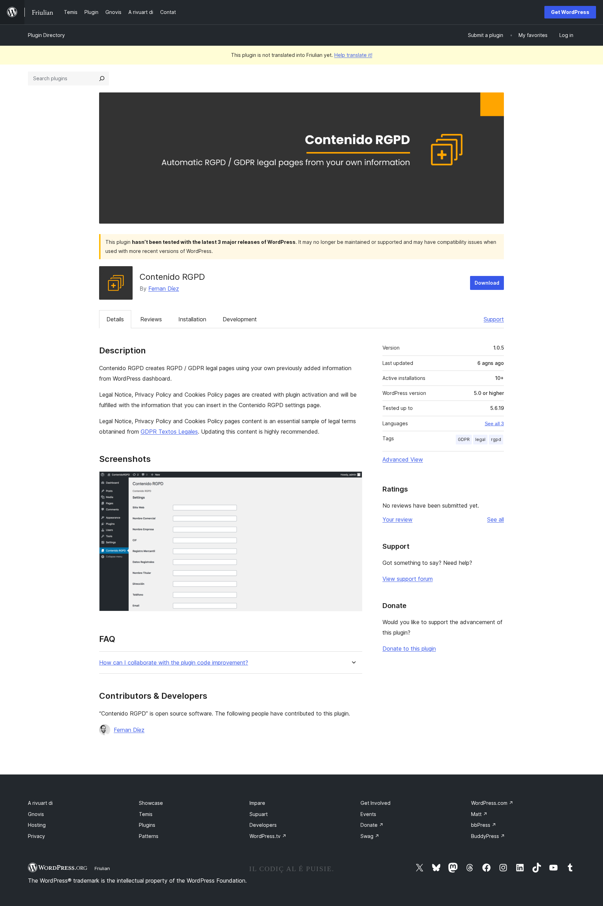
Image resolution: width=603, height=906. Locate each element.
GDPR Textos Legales (169, 431)
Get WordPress (570, 12)
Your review (397, 519)
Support (494, 319)
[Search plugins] (102, 78)
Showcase (151, 803)
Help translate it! (353, 55)
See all (495, 519)
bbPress (483, 825)
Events (368, 814)
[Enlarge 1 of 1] (352, 480)
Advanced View (402, 459)
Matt (479, 814)
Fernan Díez (163, 288)
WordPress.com (492, 803)
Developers (263, 825)
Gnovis (36, 814)
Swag (369, 836)
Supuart (259, 814)
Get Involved (375, 803)
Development (240, 319)
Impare (257, 803)
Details (115, 319)
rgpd (496, 439)
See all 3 (494, 423)
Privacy (36, 836)
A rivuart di (40, 803)
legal (480, 439)
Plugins (147, 825)
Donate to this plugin (409, 648)
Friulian (102, 868)
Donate (372, 825)
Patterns (148, 836)
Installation (192, 319)
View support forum (407, 578)
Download (487, 283)
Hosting (37, 825)
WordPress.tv (268, 836)
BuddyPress (488, 836)
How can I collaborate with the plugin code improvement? (173, 662)
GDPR (464, 439)
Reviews (151, 319)
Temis (145, 814)
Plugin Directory (46, 35)
